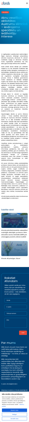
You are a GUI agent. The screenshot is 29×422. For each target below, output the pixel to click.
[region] (14, 407)
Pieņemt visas (14, 410)
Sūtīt (23, 333)
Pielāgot (14, 414)
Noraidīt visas (14, 418)
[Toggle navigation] (27, 3)
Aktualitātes (5, 12)
